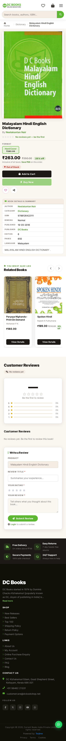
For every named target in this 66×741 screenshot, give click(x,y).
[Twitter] (13, 707)
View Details (18, 342)
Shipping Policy (13, 625)
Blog (7, 666)
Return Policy (11, 630)
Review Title (16, 472)
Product (13, 458)
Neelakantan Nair (16, 132)
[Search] (60, 14)
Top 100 (9, 621)
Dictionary (21, 24)
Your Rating (16, 485)
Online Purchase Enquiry (17, 654)
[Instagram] (20, 707)
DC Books (23, 229)
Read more (8, 601)
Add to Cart (28, 174)
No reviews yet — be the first (30, 137)
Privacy (23, 737)
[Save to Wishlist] (5, 190)
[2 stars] (13, 490)
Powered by (33, 733)
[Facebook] (5, 707)
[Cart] (52, 5)
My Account (11, 650)
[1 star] (9, 490)
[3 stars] (16, 490)
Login (13, 524)
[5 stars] (24, 490)
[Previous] (50, 268)
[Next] (58, 268)
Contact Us (10, 658)
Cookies (42, 737)
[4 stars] (20, 490)
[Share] (14, 190)
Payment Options (14, 634)
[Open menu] (61, 5)
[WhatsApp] (35, 707)
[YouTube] (27, 707)
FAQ (7, 662)
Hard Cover (10, 149)
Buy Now (28, 182)
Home (7, 25)
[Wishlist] (43, 5)
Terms (33, 737)
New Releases (12, 613)
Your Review (16, 495)
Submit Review (24, 518)
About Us (9, 646)
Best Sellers (11, 617)
